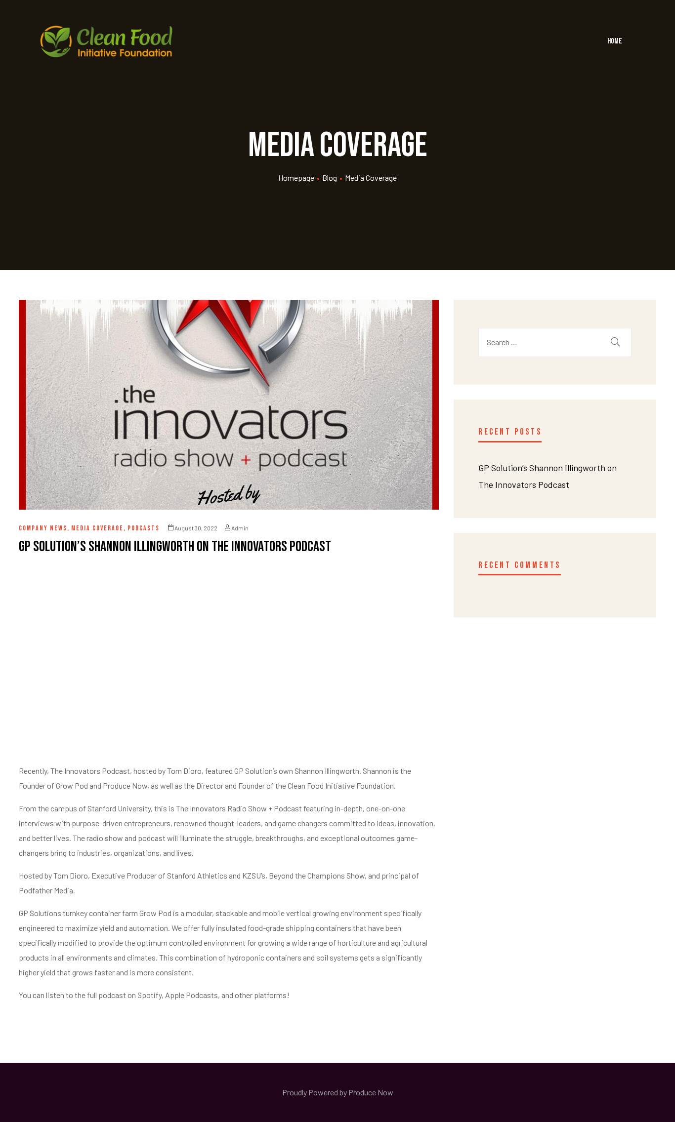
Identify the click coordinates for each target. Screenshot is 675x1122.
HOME (614, 41)
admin (240, 527)
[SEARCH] (615, 342)
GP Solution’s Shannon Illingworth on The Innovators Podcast (175, 547)
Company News (43, 528)
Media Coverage (97, 528)
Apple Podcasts (191, 995)
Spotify (149, 995)
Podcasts (143, 528)
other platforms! (262, 995)
